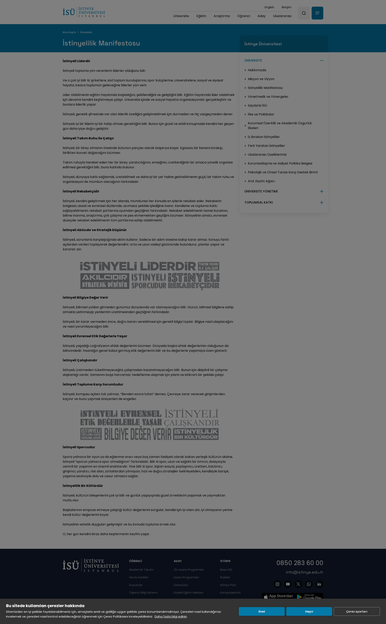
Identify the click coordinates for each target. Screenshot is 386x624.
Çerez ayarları (357, 611)
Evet (262, 611)
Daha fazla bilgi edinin (171, 616)
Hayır (309, 611)
